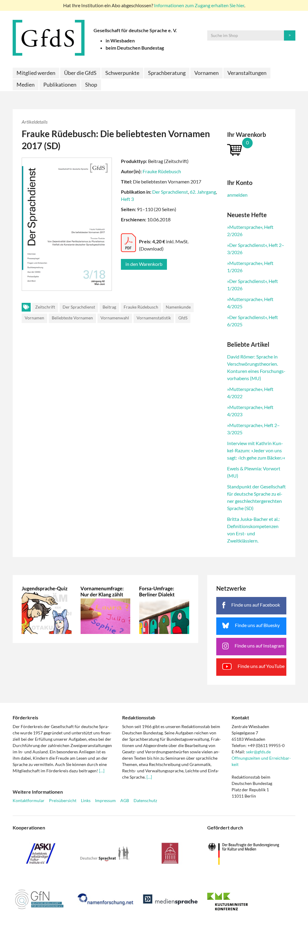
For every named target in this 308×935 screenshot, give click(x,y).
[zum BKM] (251, 854)
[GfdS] (49, 38)
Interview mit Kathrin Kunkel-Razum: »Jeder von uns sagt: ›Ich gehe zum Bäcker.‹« (256, 450)
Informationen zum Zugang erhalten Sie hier (199, 5)
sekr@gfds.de (258, 751)
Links (86, 800)
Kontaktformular (29, 800)
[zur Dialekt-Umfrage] (164, 609)
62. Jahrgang (203, 192)
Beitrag (109, 306)
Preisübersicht (62, 800)
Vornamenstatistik (154, 317)
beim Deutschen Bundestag (135, 48)
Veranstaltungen (246, 72)
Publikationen (59, 84)
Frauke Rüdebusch (162, 171)
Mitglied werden (36, 72)
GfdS (182, 317)
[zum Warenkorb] (257, 149)
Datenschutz (145, 800)
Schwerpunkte (122, 72)
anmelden (237, 195)
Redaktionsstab (138, 717)
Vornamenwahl (114, 317)
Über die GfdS (80, 72)
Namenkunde (178, 306)
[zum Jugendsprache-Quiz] (47, 609)
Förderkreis (25, 717)
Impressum (105, 800)
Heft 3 (127, 199)
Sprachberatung (167, 72)
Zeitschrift (45, 306)
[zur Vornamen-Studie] (106, 609)
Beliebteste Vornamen (72, 317)
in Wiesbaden (120, 40)
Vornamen (206, 72)
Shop (91, 84)
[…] (101, 770)
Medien (26, 84)
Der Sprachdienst (170, 192)
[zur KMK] (251, 901)
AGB (124, 800)
